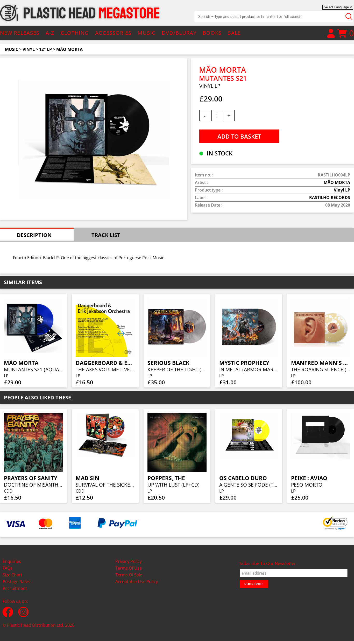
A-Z (50, 32)
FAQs (7, 568)
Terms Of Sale (128, 575)
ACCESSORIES (113, 32)
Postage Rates (16, 581)
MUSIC (146, 32)
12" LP (45, 49)
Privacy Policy (128, 561)
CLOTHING (75, 32)
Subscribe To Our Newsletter (268, 563)
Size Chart (12, 575)
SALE (234, 32)
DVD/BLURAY (179, 32)
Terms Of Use (128, 568)
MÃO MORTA (69, 49)
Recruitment (15, 588)
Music (11, 49)
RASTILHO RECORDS (329, 197)
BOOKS (212, 32)
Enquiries (12, 561)
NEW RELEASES (19, 32)
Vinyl (29, 49)
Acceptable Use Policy (136, 581)
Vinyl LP (342, 190)
